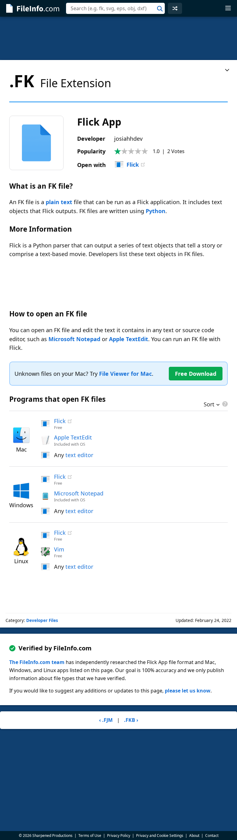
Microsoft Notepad (74, 339)
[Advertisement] (118, 38)
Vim (59, 549)
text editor (79, 455)
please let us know (187, 690)
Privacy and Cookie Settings (159, 835)
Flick (133, 164)
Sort (209, 405)
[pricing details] (224, 404)
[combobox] (115, 8)
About (194, 835)
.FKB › (131, 720)
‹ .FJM (106, 720)
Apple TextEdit (128, 339)
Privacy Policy (118, 835)
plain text (59, 202)
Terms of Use (89, 835)
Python (155, 211)
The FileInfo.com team (36, 662)
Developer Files (42, 620)
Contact (211, 835)
